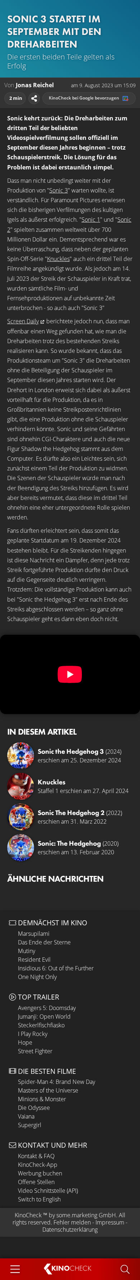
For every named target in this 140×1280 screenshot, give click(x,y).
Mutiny (26, 951)
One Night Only (37, 976)
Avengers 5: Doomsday (47, 1007)
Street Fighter (35, 1051)
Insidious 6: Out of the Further (56, 968)
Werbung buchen (40, 1173)
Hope (25, 1042)
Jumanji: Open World (44, 1016)
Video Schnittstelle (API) (48, 1190)
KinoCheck (28, 1215)
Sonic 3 (58, 190)
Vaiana (26, 1116)
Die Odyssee (34, 1107)
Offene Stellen (36, 1182)
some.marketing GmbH (86, 1215)
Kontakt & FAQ (36, 1156)
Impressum (109, 1222)
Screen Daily (23, 321)
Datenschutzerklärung (70, 1230)
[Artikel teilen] (34, 98)
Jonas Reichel (35, 85)
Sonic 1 (90, 219)
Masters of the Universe (48, 1090)
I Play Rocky (32, 1033)
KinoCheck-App (37, 1164)
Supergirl (29, 1125)
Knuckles (58, 259)
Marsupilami (34, 933)
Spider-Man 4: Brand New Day (56, 1081)
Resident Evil (34, 959)
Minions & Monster (42, 1099)
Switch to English (39, 1199)
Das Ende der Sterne (44, 942)
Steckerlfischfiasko (41, 1025)
